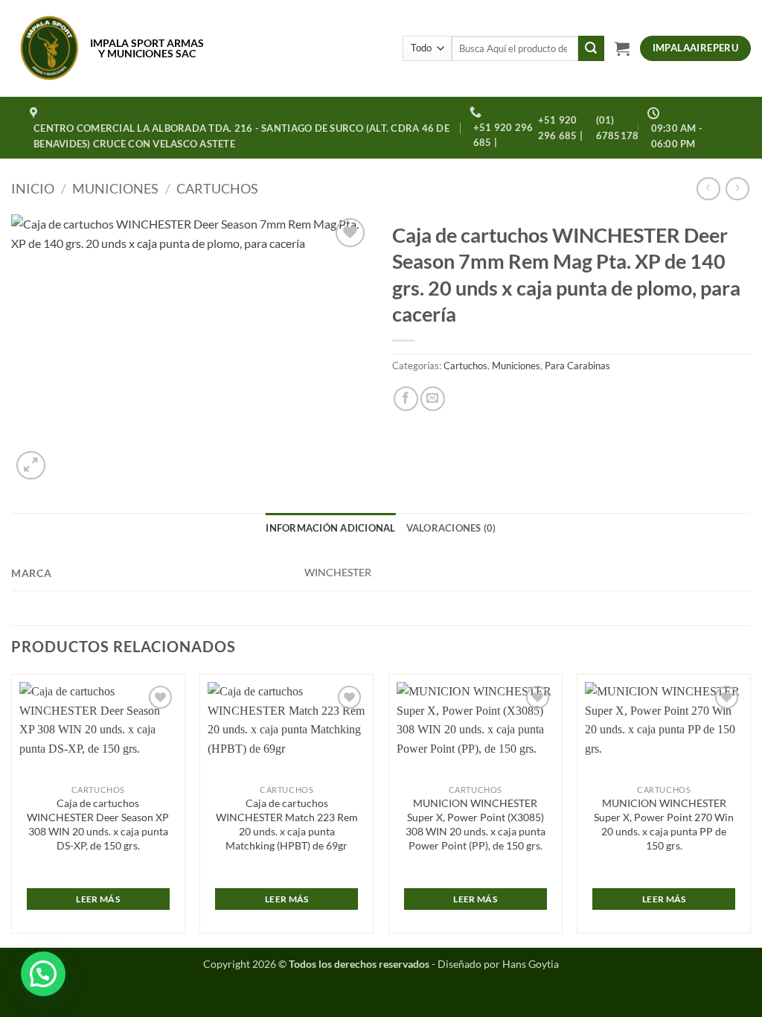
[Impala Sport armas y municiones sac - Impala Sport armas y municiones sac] (49, 48)
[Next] (750, 809)
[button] (622, 48)
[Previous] (12, 809)
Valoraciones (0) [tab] (451, 528)
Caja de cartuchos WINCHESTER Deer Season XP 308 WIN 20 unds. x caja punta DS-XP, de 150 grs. (98, 824)
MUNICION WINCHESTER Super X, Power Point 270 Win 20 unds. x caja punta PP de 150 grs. (664, 824)
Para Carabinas (577, 366)
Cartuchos (217, 188)
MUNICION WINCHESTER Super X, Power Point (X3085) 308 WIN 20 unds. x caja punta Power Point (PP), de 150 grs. (475, 824)
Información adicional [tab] (330, 528)
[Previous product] (737, 188)
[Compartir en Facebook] (406, 398)
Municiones (115, 188)
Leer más (98, 899)
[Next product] (708, 188)
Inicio (32, 188)
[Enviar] (590, 48)
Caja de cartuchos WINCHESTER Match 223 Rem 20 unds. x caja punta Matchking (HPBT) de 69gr (287, 824)
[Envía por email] (432, 398)
